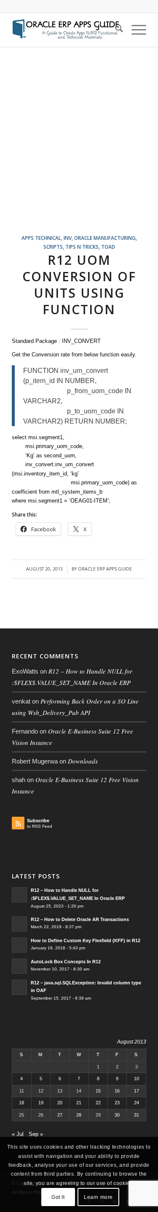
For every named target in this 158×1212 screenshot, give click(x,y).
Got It (58, 1197)
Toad (108, 246)
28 (78, 1114)
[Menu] (134, 30)
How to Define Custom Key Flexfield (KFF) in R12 (85, 940)
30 (117, 1114)
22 (98, 1102)
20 (59, 1102)
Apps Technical (41, 237)
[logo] (65, 30)
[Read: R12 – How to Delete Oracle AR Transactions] (19, 924)
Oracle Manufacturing (105, 237)
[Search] (115, 30)
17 (136, 1090)
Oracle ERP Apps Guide (105, 569)
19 (40, 1102)
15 (98, 1090)
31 (136, 1114)
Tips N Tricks (82, 246)
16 (117, 1090)
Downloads (83, 761)
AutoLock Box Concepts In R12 (66, 961)
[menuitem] (115, 30)
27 (59, 1114)
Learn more (98, 1197)
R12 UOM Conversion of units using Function (79, 284)
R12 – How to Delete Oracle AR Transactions (80, 919)
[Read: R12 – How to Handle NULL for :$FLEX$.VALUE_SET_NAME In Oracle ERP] (19, 894)
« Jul (18, 1134)
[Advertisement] (79, 151)
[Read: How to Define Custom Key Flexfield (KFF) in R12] (19, 945)
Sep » (36, 1134)
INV (68, 237)
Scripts (53, 246)
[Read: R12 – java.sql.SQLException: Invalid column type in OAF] (19, 987)
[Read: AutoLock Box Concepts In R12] (19, 966)
